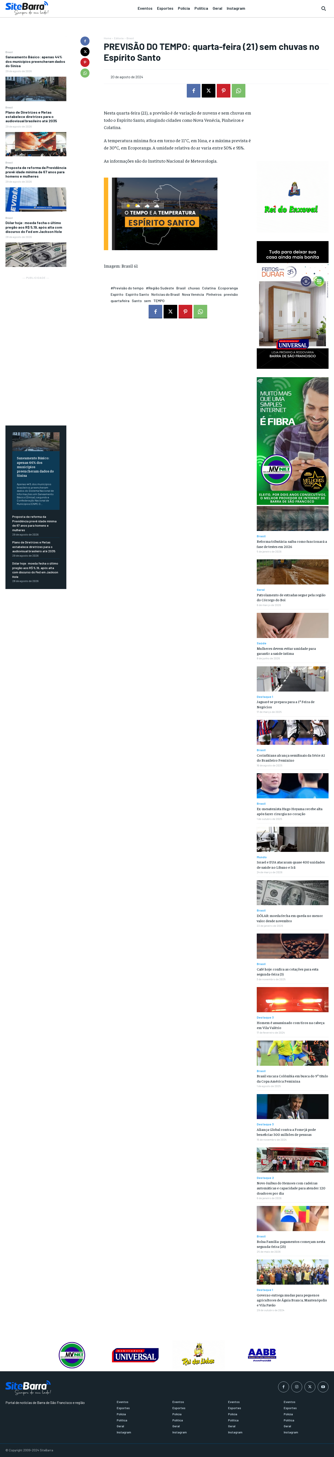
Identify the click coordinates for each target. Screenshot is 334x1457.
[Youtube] (323, 1386)
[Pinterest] (85, 62)
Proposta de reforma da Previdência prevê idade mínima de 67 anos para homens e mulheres (35, 171)
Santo (137, 300)
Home (107, 38)
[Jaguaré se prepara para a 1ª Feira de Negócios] (293, 679)
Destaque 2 (265, 1178)
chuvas (194, 288)
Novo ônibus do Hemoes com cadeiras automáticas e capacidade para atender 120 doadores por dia (291, 1188)
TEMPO (159, 300)
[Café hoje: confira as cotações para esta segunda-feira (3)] (293, 946)
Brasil (9, 52)
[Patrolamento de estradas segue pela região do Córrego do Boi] (293, 571)
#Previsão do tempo (127, 288)
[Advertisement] (35, 348)
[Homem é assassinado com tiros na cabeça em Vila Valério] (293, 999)
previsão (231, 294)
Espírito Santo (137, 294)
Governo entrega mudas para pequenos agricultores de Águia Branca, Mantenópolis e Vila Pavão (292, 1300)
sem (147, 300)
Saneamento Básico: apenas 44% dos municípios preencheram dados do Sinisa (35, 61)
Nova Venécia (193, 294)
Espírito (117, 294)
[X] (85, 51)
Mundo (262, 857)
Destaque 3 (265, 1017)
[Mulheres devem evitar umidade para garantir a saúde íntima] (293, 625)
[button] (324, 8)
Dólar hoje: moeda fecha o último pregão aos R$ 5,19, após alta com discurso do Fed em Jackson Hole (33, 226)
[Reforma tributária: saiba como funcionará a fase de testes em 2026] (293, 518)
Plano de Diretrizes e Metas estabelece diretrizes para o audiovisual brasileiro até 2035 (31, 116)
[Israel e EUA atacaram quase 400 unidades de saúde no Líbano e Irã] (293, 839)
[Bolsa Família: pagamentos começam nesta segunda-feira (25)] (293, 1218)
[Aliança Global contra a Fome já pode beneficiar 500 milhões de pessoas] (293, 1106)
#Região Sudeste (160, 288)
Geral (261, 590)
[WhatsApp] (85, 73)
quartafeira (120, 300)
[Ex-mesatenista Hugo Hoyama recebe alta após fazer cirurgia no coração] (293, 785)
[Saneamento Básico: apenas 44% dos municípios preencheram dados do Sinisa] (35, 89)
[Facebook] (85, 41)
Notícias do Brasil (165, 294)
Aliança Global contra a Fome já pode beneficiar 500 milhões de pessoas (286, 1132)
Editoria (119, 38)
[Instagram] (296, 1386)
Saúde (261, 643)
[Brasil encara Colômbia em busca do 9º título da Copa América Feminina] (293, 1053)
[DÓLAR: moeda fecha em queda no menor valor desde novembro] (293, 892)
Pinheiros (214, 294)
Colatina (209, 288)
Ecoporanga (228, 288)
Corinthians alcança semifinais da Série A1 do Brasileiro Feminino (291, 757)
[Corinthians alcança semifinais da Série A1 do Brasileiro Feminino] (293, 732)
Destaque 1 (265, 697)
